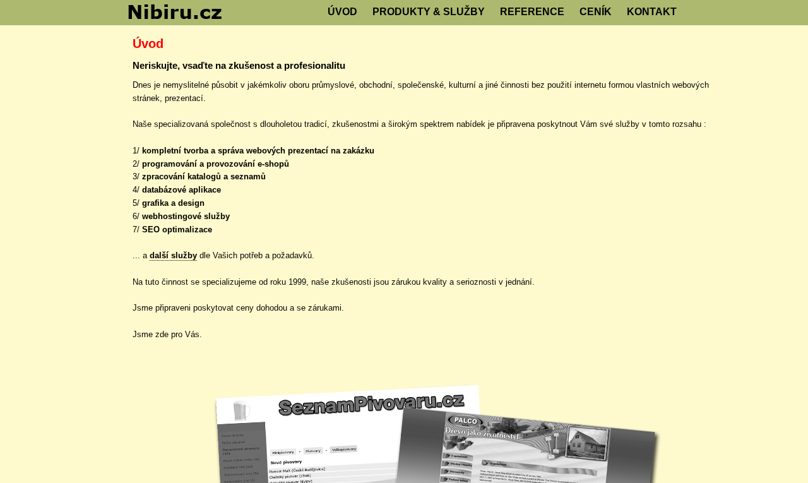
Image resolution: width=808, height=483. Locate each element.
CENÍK (595, 11)
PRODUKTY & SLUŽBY (428, 11)
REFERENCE (532, 11)
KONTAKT (652, 11)
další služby (173, 255)
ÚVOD (342, 11)
